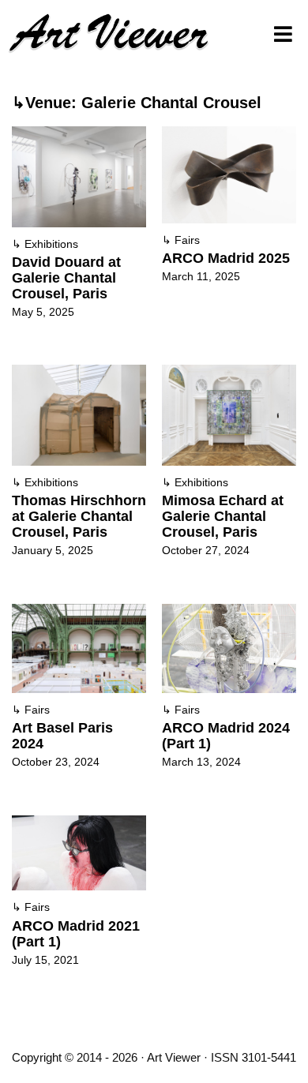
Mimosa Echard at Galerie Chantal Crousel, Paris (223, 516)
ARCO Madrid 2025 (226, 258)
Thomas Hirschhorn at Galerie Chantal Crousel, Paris (79, 516)
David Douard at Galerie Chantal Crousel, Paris (66, 278)
